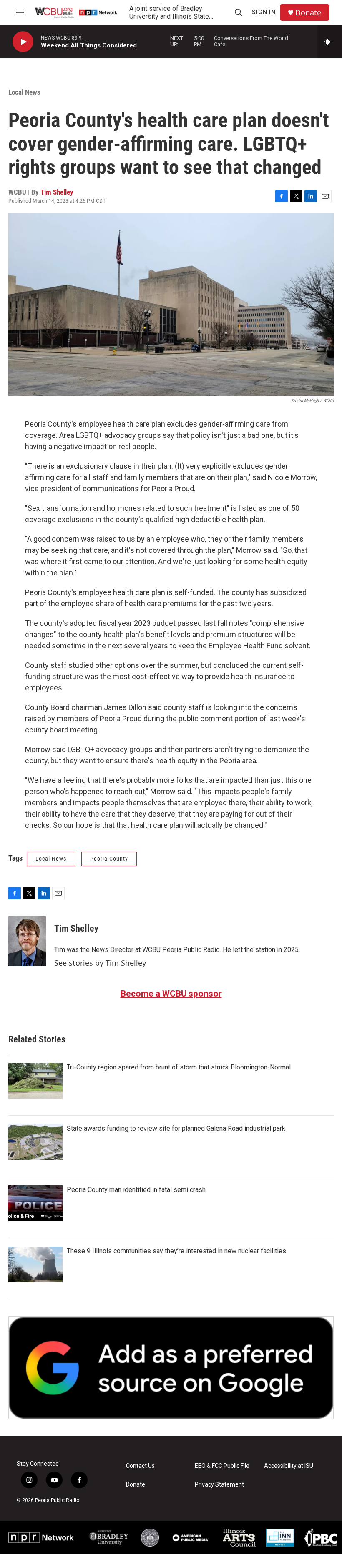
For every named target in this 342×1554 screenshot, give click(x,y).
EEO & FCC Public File (222, 1466)
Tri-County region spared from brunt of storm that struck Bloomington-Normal (179, 1067)
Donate (308, 12)
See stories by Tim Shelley (100, 963)
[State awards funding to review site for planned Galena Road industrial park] (35, 1142)
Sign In (264, 12)
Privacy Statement (219, 1485)
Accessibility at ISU (288, 1466)
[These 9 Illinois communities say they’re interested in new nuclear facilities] (35, 1264)
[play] (23, 42)
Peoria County (109, 858)
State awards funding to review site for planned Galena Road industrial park (176, 1128)
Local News (24, 92)
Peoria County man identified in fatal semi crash (136, 1190)
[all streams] (329, 41)
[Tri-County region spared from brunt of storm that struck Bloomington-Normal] (35, 1081)
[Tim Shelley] (27, 941)
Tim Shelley (56, 192)
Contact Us (140, 1466)
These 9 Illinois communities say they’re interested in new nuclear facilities (176, 1251)
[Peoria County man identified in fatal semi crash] (35, 1203)
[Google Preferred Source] (171, 1368)
